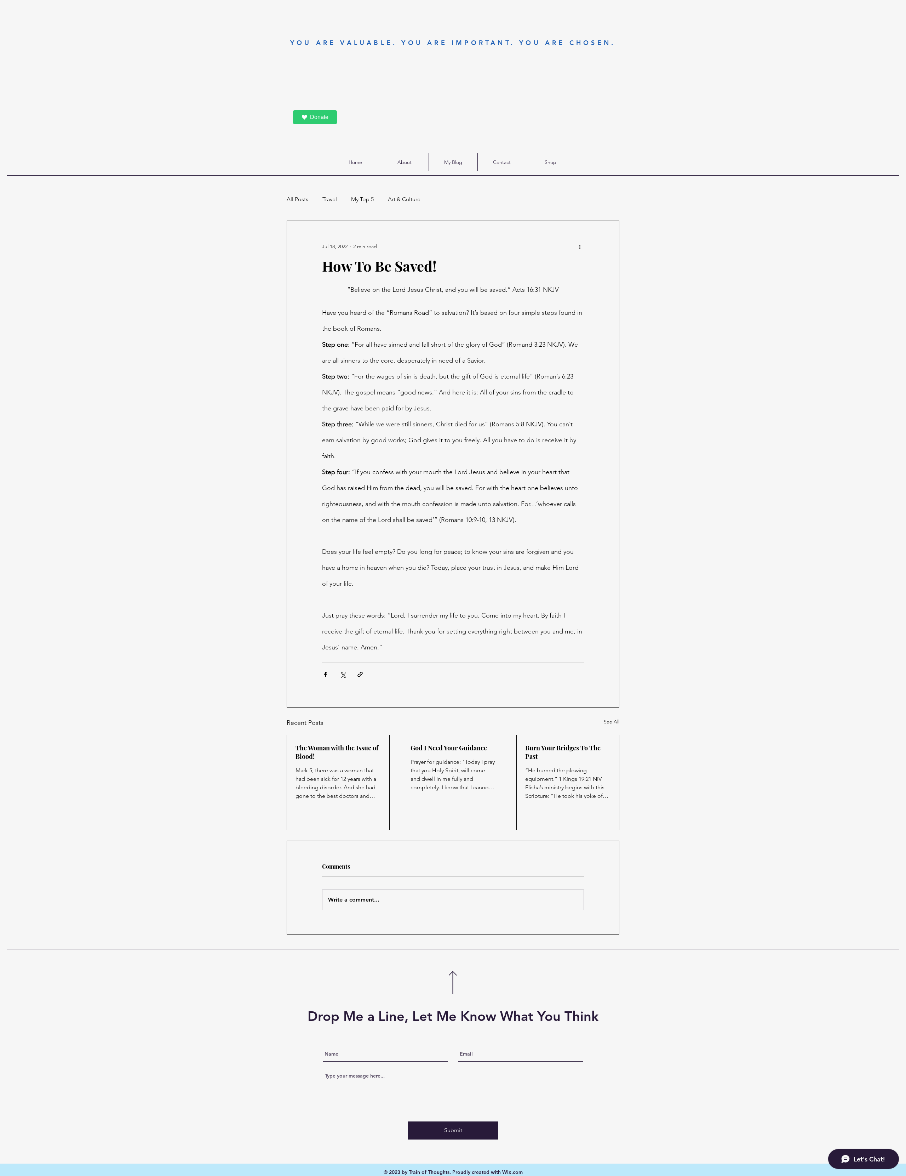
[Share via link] (360, 674)
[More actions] (579, 246)
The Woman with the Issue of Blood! (337, 752)
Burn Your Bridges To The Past (563, 752)
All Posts (297, 199)
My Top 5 (362, 199)
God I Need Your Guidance (449, 748)
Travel (329, 199)
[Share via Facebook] (325, 674)
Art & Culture (404, 199)
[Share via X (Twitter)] (342, 674)
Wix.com (512, 1172)
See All (611, 721)
